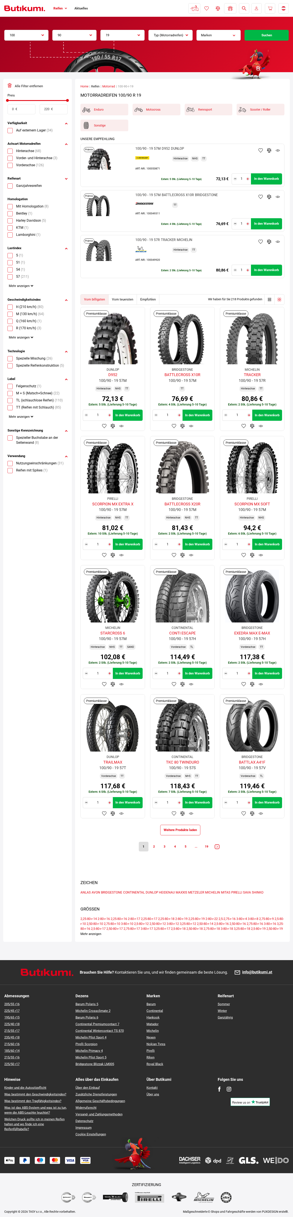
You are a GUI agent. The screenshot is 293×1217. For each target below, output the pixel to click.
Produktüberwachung (278, 150)
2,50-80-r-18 (194, 929)
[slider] (7, 100)
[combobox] (26, 35)
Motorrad (108, 86)
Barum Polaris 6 (87, 1017)
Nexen (151, 1037)
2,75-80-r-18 (212, 929)
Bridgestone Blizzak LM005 (95, 1064)
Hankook (153, 1017)
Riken (150, 1057)
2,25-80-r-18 (166, 919)
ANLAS (85, 892)
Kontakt (152, 1088)
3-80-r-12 (173, 924)
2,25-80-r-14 (88, 919)
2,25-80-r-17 (149, 919)
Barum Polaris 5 (87, 1004)
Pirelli (150, 1051)
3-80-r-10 (127, 924)
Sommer (224, 1004)
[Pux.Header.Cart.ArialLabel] (270, 8)
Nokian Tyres (155, 1044)
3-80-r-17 (147, 929)
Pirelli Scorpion (86, 1044)
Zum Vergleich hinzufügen (269, 150)
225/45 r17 (12, 1011)
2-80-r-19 (181, 919)
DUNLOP (152, 892)
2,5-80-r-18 (178, 929)
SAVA (247, 892)
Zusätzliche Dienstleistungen (96, 1094)
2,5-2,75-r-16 (227, 919)
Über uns (152, 1094)
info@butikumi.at (257, 972)
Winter (222, 1011)
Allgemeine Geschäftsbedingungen (100, 1101)
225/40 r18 (12, 1024)
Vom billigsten (94, 299)
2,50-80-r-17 (114, 929)
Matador (152, 1024)
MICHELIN (212, 892)
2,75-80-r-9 (266, 919)
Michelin (152, 1031)
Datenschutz (84, 1121)
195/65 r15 (12, 1017)
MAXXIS (181, 892)
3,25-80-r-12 (188, 924)
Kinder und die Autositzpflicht (25, 1088)
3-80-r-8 (253, 919)
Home (84, 86)
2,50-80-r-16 (238, 924)
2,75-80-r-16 (255, 924)
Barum (151, 1004)
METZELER (196, 892)
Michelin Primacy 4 (89, 1051)
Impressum (84, 1128)
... (196, 846)
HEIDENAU (167, 892)
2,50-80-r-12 (158, 924)
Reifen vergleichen (218, 8)
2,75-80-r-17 (132, 929)
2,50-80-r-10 (95, 924)
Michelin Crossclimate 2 (93, 1011)
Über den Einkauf (88, 1088)
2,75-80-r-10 (112, 924)
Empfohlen (148, 299)
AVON (96, 892)
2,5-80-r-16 (221, 924)
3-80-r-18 (227, 929)
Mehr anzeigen (19, 286)
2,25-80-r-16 (119, 919)
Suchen (266, 35)
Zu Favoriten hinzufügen (260, 150)
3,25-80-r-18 (242, 929)
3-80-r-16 (270, 924)
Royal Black (154, 1064)
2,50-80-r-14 (205, 924)
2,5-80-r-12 (141, 924)
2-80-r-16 (104, 919)
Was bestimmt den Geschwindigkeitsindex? (35, 1094)
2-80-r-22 (211, 919)
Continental (154, 1011)
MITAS (225, 892)
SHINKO (257, 892)
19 (206, 846)
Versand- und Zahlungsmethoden (99, 1114)
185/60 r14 (12, 1051)
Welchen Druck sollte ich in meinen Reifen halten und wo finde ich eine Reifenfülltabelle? (34, 1124)
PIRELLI (236, 892)
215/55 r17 (12, 1031)
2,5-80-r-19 (258, 929)
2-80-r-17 (134, 919)
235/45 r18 (12, 1037)
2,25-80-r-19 (196, 919)
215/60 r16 (12, 1044)
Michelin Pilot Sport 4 (91, 1037)
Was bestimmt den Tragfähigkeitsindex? (32, 1101)
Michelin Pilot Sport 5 (91, 1057)
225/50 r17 (12, 1064)
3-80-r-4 (241, 919)
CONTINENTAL (134, 892)
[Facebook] (219, 1089)
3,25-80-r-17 (162, 929)
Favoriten (206, 8)
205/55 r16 (12, 1004)
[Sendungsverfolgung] (194, 8)
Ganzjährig (225, 1017)
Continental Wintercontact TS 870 (100, 1031)
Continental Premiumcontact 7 (97, 1024)
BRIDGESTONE (111, 892)
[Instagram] (229, 1089)
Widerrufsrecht (86, 1108)
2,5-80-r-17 (98, 929)
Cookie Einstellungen (91, 1134)
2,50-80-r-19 (274, 929)
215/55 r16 (12, 1057)
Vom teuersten (122, 299)
